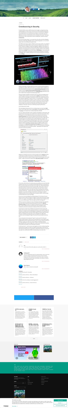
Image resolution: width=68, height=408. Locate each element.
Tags (19, 1)
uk (14, 370)
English (64, 1)
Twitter (33, 9)
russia (33, 369)
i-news (33, 367)
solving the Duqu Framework (40, 88)
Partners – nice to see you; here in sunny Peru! (34, 325)
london (27, 368)
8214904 (20, 204)
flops (23, 53)
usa (16, 370)
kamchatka (50, 367)
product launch (25, 369)
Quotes (7, 1)
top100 (47, 369)
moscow (34, 368)
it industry (43, 367)
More (34, 338)
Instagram (35, 9)
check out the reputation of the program (33, 123)
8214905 (24, 204)
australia (26, 366)
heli (27, 367)
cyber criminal (42, 366)
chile (36, 366)
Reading (14, 1)
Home (1, 1)
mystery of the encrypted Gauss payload (33, 90)
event (52, 366)
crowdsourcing (21, 37)
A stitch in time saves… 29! (20, 310)
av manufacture (31, 366)
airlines (18, 366)
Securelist (43, 382)
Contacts (22, 1)
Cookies (42, 384)
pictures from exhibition (18, 369)
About (4, 1)
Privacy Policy (43, 376)
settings (21, 110)
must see (41, 368)
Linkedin (37, 9)
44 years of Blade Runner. (32, 310)
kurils (19, 368)
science (36, 369)
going (22, 52)
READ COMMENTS (23, 237)
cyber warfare (48, 366)
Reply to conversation (45, 248)
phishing (43, 154)
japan (47, 367)
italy (40, 367)
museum (38, 368)
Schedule (10, 1)
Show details (14, 406)
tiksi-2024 (44, 369)
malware (30, 368)
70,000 (37, 95)
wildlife (24, 370)
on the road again (46, 368)
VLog (16, 1)
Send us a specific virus (45, 378)
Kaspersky (42, 379)
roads (30, 369)
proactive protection (22, 116)
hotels (30, 367)
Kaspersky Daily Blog (44, 381)
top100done (51, 369)
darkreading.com (39, 91)
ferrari (25, 367)
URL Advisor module (39, 158)
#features (20, 22)
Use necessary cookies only (60, 405)
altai (21, 366)
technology (40, 369)
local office (23, 368)
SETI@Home (39, 50)
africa (15, 366)
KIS (36, 109)
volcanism (20, 370)
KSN (47, 108)
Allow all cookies (60, 400)
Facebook (32, 9)
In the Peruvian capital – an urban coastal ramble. (47, 325)
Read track (20, 273)
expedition (16, 367)
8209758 (44, 203)
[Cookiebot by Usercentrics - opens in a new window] (6, 406)
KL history (15, 368)
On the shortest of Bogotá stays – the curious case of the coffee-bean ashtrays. (19, 326)
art (23, 366)
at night (25, 50)
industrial (36, 367)
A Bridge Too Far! (46, 309)
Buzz (28, 379)
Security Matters (30, 382)
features (21, 367)
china (38, 366)
